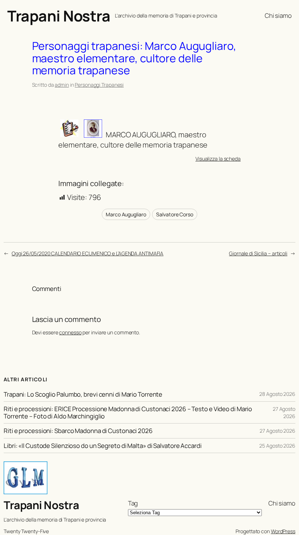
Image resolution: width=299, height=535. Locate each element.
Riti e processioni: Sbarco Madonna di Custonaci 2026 (78, 430)
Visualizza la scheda (218, 158)
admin (62, 84)
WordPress (283, 531)
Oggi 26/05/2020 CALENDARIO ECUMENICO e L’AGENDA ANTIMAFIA (87, 253)
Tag (133, 503)
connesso (70, 332)
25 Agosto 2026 (277, 445)
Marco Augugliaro (126, 214)
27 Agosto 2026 (284, 412)
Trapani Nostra (58, 15)
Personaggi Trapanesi (99, 84)
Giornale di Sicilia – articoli (258, 253)
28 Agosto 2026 (277, 393)
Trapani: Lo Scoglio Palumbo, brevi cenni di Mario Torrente (83, 394)
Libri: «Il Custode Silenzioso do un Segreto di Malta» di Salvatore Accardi (103, 445)
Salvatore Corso (174, 214)
